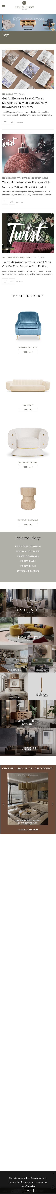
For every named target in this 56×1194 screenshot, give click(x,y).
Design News (7, 94)
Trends (27, 178)
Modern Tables (28, 566)
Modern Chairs (28, 561)
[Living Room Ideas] (30, 6)
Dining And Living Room (28, 551)
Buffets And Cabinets (28, 571)
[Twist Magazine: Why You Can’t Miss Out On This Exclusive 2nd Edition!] (28, 233)
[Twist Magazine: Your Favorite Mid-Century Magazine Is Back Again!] (28, 153)
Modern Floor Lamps (28, 556)
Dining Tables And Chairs (28, 546)
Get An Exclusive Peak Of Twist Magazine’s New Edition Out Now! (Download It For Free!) (25, 102)
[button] (53, 804)
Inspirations (18, 178)
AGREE (28, 1190)
